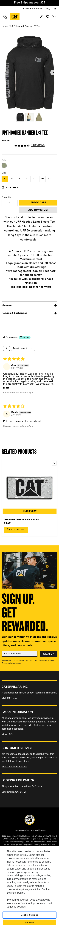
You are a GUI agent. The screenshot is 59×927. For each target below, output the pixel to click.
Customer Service (32, 9)
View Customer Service (14, 767)
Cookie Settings (29, 915)
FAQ (48, 9)
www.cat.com (20, 830)
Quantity (6, 197)
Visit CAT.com (9, 698)
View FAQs (8, 734)
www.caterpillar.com (36, 830)
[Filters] (6, 348)
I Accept (29, 922)
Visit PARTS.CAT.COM (14, 792)
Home (5, 26)
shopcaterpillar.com (15, 16)
